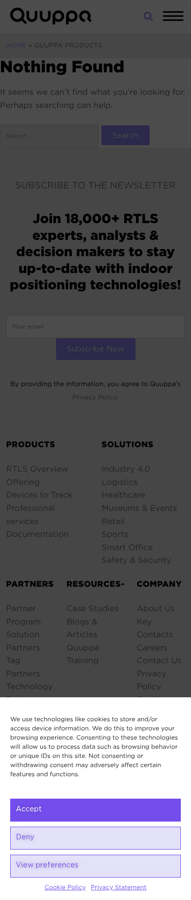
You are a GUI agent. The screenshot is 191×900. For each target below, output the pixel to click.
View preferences (47, 865)
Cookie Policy (65, 887)
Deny (25, 837)
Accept (29, 809)
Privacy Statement (118, 887)
